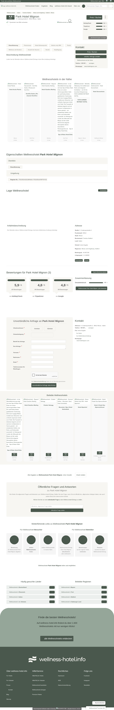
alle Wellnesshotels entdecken (58, 638)
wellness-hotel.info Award (63, 6)
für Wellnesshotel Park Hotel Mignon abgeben (14, 549)
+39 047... (84, 63)
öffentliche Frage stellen (58, 510)
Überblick (11, 161)
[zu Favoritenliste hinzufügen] (8, 23)
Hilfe (103, 1)
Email (15, 362)
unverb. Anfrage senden (92, 56)
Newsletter (87, 685)
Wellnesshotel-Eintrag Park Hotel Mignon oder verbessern (66, 550)
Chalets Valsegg (48, 405)
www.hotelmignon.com (90, 66)
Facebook (87, 675)
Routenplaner (103, 190)
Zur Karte (79, 333)
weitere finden (31, 549)
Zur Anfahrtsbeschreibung (83, 336)
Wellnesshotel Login (95, 1)
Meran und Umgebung (88, 248)
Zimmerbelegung (18, 334)
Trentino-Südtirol (87, 238)
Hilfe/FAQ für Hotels (37, 675)
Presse (8, 685)
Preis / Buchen (95, 17)
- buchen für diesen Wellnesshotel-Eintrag (100, 549)
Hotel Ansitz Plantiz (15, 89)
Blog (51, 6)
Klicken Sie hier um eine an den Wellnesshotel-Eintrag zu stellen (57, 499)
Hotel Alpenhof (82, 407)
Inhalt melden (80, 475)
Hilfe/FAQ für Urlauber (38, 680)
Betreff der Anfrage (19, 341)
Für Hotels (9, 675)
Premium (104, 80)
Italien (80, 241)
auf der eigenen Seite (83, 549)
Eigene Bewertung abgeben (100, 272)
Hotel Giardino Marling (48, 89)
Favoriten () (97, 708)
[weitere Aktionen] (105, 17)
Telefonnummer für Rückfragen (19, 368)
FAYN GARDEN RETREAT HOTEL (82, 101)
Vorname (16, 352)
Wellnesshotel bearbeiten (39, 685)
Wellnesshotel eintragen (39, 689)
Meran (81, 235)
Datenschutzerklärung (40, 381)
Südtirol (97, 248)
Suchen (111, 6)
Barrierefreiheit (99, 703)
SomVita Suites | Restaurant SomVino (32, 94)
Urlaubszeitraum (18, 328)
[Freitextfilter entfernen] (108, 6)
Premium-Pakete (37, 694)
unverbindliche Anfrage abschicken (43, 385)
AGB (59, 680)
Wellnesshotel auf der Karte (85, 60)
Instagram (87, 680)
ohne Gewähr (67, 475)
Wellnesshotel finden (32, 6)
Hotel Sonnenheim (98, 91)
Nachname (16, 357)
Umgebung (14, 173)
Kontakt (87, 260)
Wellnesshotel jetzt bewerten (92, 288)
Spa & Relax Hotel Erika (65, 134)
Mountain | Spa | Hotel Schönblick (65, 408)
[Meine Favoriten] (83, 6)
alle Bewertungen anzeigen (98, 37)
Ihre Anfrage (17, 346)
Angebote (44, 6)
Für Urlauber (10, 680)
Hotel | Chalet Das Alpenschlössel (99, 406)
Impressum (61, 675)
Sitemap (8, 699)
